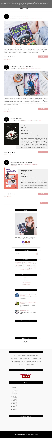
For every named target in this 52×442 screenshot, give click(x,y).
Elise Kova (28, 68)
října (13, 387)
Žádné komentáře (7, 59)
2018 (14, 402)
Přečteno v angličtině (33, 266)
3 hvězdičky (23, 68)
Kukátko (17, 266)
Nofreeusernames (14, 165)
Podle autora (26, 280)
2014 (14, 408)
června (13, 391)
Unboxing (22, 269)
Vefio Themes (35, 434)
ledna (13, 394)
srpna (13, 389)
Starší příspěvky (44, 202)
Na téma (25, 266)
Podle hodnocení (26, 284)
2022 (14, 396)
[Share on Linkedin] (14, 57)
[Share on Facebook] (8, 57)
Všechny (26, 277)
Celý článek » (43, 56)
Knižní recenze (39, 18)
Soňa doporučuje (21, 268)
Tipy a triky (32, 268)
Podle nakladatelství (26, 282)
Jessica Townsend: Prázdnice (19, 16)
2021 (14, 397)
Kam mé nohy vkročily (30, 263)
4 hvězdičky (23, 18)
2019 (14, 400)
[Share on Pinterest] (10, 57)
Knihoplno (18, 265)
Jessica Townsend (32, 18)
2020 (14, 399)
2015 (14, 406)
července (14, 390)
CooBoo (29, 164)
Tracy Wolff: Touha (16, 118)
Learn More (24, 7)
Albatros (27, 18)
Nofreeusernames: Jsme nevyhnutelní (22, 162)
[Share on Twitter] (12, 57)
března (13, 393)
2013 (14, 409)
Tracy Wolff (38, 120)
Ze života (28, 269)
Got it (29, 7)
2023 (14, 386)
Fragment (32, 68)
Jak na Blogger (22, 263)
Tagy (27, 268)
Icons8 (32, 364)
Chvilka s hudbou (27, 262)
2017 (14, 403)
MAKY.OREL (20, 364)
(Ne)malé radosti (18, 262)
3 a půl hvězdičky (24, 164)
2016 (14, 405)
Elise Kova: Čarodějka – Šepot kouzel (22, 66)
